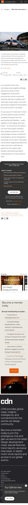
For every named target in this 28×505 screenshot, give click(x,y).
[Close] (26, 486)
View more (22, 274)
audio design (9, 212)
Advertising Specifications (8, 480)
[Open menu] (25, 2)
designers (16, 212)
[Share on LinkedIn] (26, 80)
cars (3, 212)
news (21, 215)
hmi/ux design (5, 215)
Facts (2, 482)
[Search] (21, 2)
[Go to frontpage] (8, 1)
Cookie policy (5, 473)
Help (2, 484)
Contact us (4, 477)
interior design (14, 215)
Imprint (3, 475)
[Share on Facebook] (21, 80)
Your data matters (6, 471)
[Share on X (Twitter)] (23, 80)
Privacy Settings (5, 479)
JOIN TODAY (14, 371)
